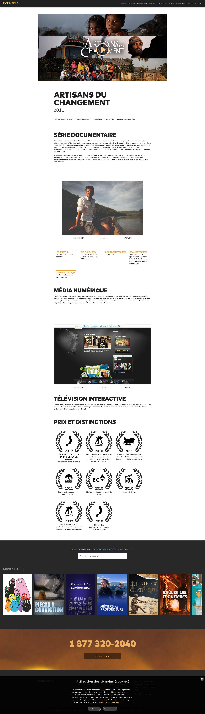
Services (152, 3)
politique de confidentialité (109, 702)
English (199, 3)
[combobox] (102, 555)
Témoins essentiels (110, 709)
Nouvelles (181, 3)
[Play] (102, 49)
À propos (131, 3)
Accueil (123, 3)
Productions (142, 3)
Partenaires (162, 3)
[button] (17, 594)
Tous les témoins (94, 709)
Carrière (172, 3)
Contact (191, 3)
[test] (200, 594)
